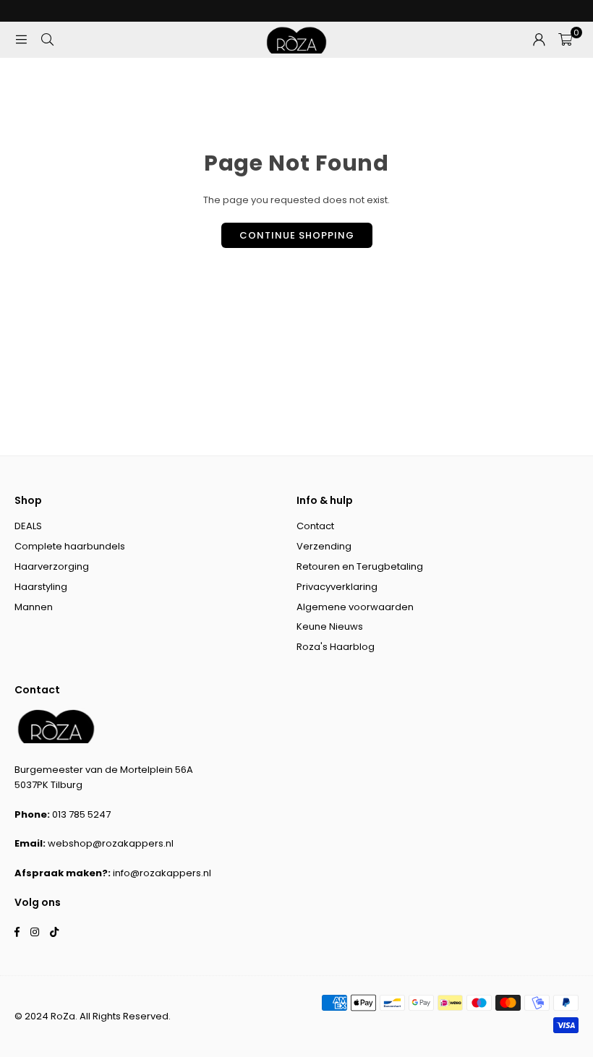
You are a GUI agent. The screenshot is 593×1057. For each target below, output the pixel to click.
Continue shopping (296, 235)
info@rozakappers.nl (162, 873)
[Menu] (21, 39)
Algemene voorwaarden (355, 607)
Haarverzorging (51, 566)
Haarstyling (40, 587)
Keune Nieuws (329, 626)
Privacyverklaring (336, 587)
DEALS (28, 526)
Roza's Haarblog (335, 647)
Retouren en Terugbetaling (359, 566)
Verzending (323, 546)
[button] (565, 40)
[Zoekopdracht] (47, 39)
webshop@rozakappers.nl (111, 843)
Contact (315, 526)
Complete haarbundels (69, 546)
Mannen (33, 607)
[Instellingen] (539, 40)
